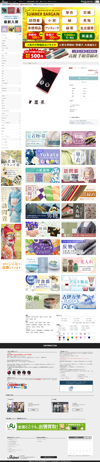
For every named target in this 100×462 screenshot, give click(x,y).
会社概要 (63, 375)
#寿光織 (31, 319)
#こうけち (46, 316)
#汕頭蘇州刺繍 (34, 324)
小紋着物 (3, 40)
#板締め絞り (28, 326)
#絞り (27, 322)
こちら (82, 123)
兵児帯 (3, 108)
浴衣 (3, 50)
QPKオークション (12, 451)
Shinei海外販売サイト (13, 441)
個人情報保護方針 (81, 375)
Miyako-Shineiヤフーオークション (15, 449)
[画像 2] (36, 102)
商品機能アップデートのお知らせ (13, 4)
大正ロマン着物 (5, 48)
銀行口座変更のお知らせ (27, 4)
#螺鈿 (42, 326)
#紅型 (49, 324)
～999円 (60, 326)
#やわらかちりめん (34, 316)
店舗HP (33, 409)
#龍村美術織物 (39, 330)
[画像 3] (42, 102)
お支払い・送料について (66, 378)
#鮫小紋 (40, 322)
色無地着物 (4, 45)
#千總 (32, 332)
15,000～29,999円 (86, 328)
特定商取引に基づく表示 (83, 376)
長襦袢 (3, 80)
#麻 (35, 319)
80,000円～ (84, 329)
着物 (3, 71)
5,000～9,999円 (61, 328)
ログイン (82, 122)
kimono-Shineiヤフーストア (14, 444)
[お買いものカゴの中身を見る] (96, 2)
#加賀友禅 (28, 324)
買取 (38, 1)
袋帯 (3, 100)
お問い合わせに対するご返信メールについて (45, 4)
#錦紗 (41, 316)
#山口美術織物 (46, 330)
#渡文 (52, 330)
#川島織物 (28, 330)
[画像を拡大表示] (46, 83)
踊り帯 (3, 105)
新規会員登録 (31, 1)
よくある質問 (80, 378)
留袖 (3, 65)
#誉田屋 (27, 332)
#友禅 (48, 322)
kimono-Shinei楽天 (12, 443)
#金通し (33, 326)
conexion (40, 441)
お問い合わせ (44, 1)
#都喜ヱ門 (36, 332)
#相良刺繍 (40, 324)
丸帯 (3, 103)
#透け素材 (28, 316)
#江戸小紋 (32, 322)
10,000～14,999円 (74, 328)
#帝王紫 (38, 326)
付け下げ (3, 58)
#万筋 (36, 322)
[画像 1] (30, 102)
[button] (79, 388)
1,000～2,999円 (73, 326)
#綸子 (50, 316)
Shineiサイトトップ (13, 439)
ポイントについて (65, 376)
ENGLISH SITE (52, 1)
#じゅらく (33, 330)
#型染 (45, 324)
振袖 (3, 55)
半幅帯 (3, 95)
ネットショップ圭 (41, 439)
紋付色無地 (4, 60)
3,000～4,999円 (85, 326)
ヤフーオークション (13, 446)
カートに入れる (84, 78)
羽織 (3, 73)
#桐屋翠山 (41, 332)
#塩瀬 (27, 319)
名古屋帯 (3, 98)
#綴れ (44, 322)
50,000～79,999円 (74, 329)
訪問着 (3, 63)
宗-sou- (10, 448)
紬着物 (3, 43)
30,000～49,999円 (62, 329)
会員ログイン (23, 1)
